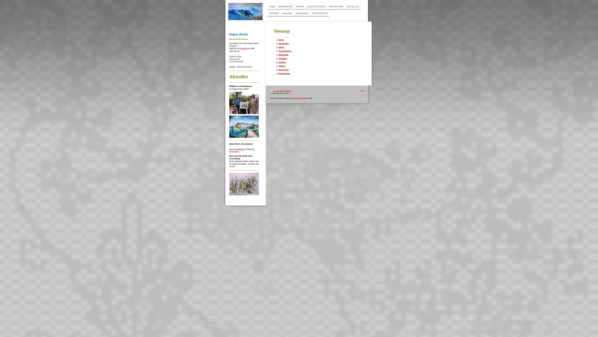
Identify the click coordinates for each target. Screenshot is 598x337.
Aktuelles (283, 59)
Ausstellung (239, 149)
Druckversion (278, 91)
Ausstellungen (285, 51)
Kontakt (243, 48)
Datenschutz (284, 74)
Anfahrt (282, 66)
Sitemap (288, 91)
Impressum (284, 70)
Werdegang (284, 44)
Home (281, 40)
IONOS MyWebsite (299, 98)
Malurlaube (283, 55)
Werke (281, 47)
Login (362, 90)
